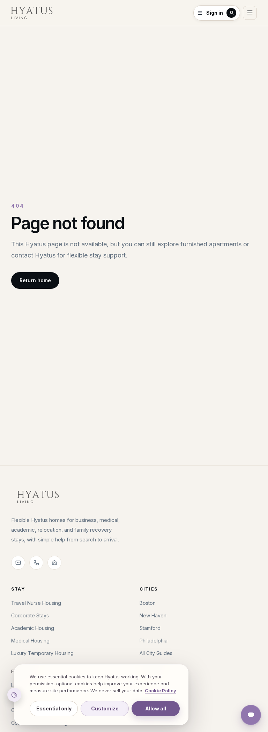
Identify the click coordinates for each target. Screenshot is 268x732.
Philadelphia (154, 641)
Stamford (150, 628)
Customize (105, 708)
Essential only (54, 708)
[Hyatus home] (32, 13)
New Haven (153, 615)
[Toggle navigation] (250, 13)
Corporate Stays (30, 615)
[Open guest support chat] (251, 715)
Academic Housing (32, 628)
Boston (148, 603)
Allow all (155, 708)
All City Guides (156, 653)
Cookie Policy (160, 690)
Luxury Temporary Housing (42, 653)
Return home (35, 280)
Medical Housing (30, 641)
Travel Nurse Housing (36, 603)
